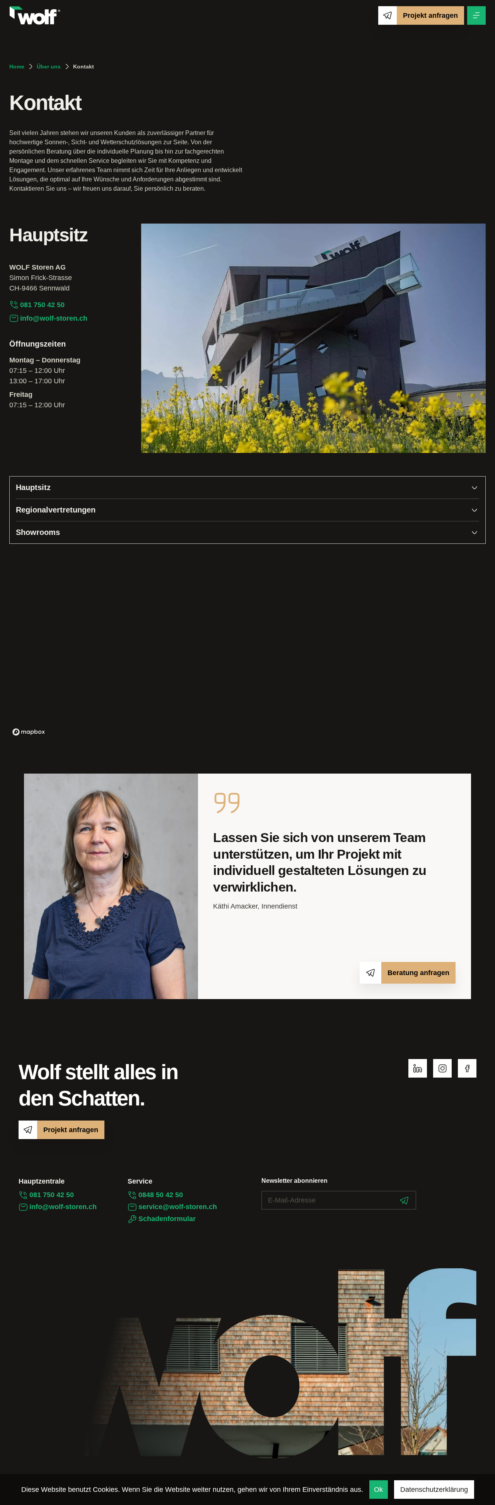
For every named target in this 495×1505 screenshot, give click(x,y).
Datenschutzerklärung (434, 1489)
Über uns (49, 66)
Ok (378, 1489)
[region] (247, 646)
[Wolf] (35, 15)
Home (16, 66)
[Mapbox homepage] (29, 732)
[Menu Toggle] (476, 15)
